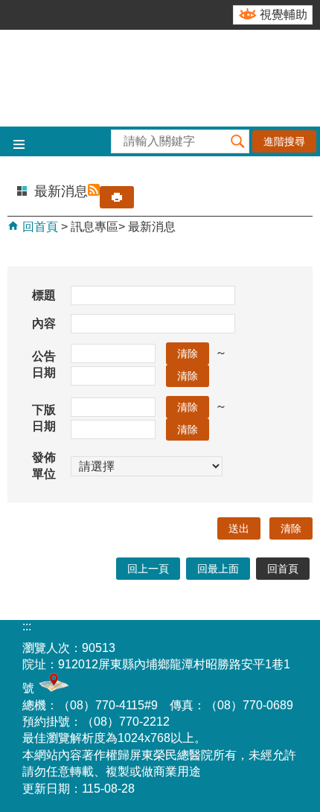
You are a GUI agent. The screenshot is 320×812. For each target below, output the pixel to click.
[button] (237, 141)
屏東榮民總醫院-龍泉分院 (160, 78)
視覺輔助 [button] (283, 14)
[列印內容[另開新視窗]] (117, 197)
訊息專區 (94, 226)
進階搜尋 (284, 141)
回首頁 (38, 226)
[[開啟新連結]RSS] (94, 191)
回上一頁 (148, 569)
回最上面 (218, 569)
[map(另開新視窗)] (51, 688)
